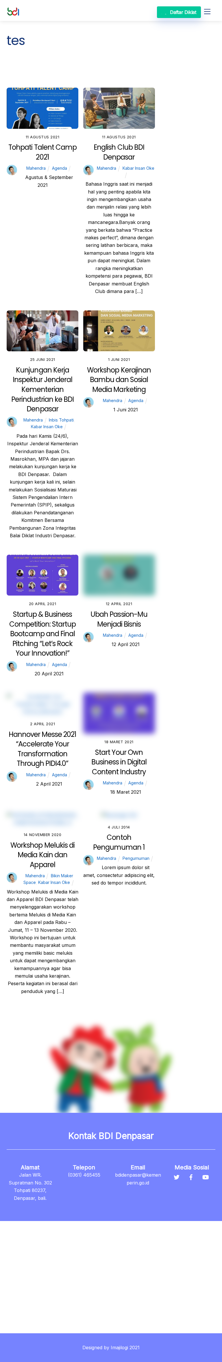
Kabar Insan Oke (27, 74)
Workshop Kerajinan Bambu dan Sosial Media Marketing (119, 379)
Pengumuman (67, 74)
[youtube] (205, 1177)
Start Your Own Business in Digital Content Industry (119, 762)
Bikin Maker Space (55, 66)
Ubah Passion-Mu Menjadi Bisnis (118, 619)
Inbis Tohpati (96, 66)
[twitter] (176, 1177)
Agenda (18, 66)
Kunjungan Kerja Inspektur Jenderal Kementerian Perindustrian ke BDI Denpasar (42, 389)
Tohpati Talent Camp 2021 (42, 152)
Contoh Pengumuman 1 (119, 842)
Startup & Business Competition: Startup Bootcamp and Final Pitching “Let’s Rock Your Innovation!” (42, 633)
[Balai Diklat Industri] (13, 13)
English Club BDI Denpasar (119, 152)
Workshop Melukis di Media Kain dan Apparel (42, 854)
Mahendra (36, 168)
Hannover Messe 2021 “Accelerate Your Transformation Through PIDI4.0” (43, 749)
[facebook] (191, 1177)
